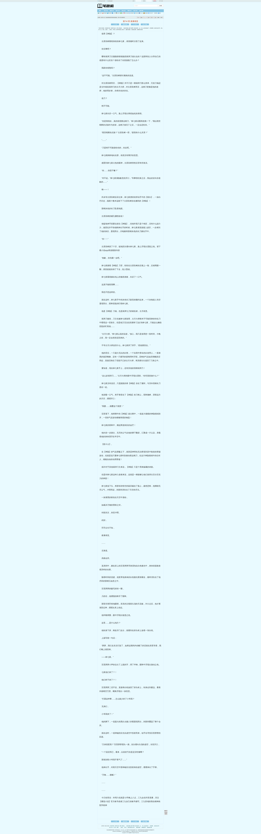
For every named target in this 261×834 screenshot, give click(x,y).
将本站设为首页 (102, 1)
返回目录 (125, 24)
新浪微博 (105, 13)
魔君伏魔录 (128, 29)
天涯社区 (136, 13)
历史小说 (123, 10)
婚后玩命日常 (157, 28)
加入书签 (145, 24)
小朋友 (110, 29)
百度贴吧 (132, 13)
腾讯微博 (109, 13)
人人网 (114, 13)
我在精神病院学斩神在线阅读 (111, 17)
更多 (160, 13)
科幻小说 (135, 10)
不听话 (114, 29)
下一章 (135, 24)
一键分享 (151, 13)
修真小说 (112, 10)
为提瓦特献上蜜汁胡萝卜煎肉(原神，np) (131, 28)
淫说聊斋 (151, 28)
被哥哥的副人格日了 (120, 29)
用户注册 (161, 1)
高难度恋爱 (133, 29)
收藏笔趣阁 (110, 1)
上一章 (115, 24)
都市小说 (118, 10)
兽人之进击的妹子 (145, 28)
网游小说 (129, 10)
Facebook (141, 13)
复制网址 (156, 13)
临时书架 (141, 10)
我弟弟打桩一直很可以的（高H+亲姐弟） (114, 28)
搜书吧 (105, 5)
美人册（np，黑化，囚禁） (114, 827)
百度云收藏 (127, 13)
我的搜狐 (146, 13)
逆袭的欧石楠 (140, 29)
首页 (100, 10)
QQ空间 (100, 13)
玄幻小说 (106, 10)
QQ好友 (118, 13)
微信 (122, 13)
